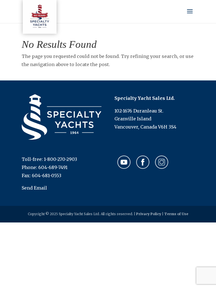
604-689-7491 (53, 167)
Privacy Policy (148, 214)
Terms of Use (176, 214)
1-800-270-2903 (60, 159)
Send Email (34, 188)
